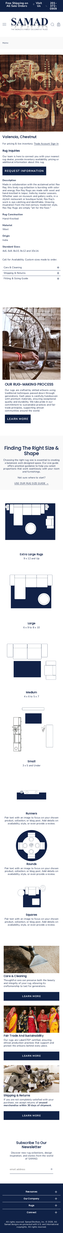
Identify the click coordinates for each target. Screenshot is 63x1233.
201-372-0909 (53, 6)
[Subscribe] (51, 1169)
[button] (5, 24)
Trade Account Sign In (46, 143)
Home (5, 42)
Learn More (31, 996)
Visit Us (39, 4)
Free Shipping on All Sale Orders (17, 4)
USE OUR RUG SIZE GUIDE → (31, 483)
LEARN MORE (17, 419)
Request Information (24, 171)
